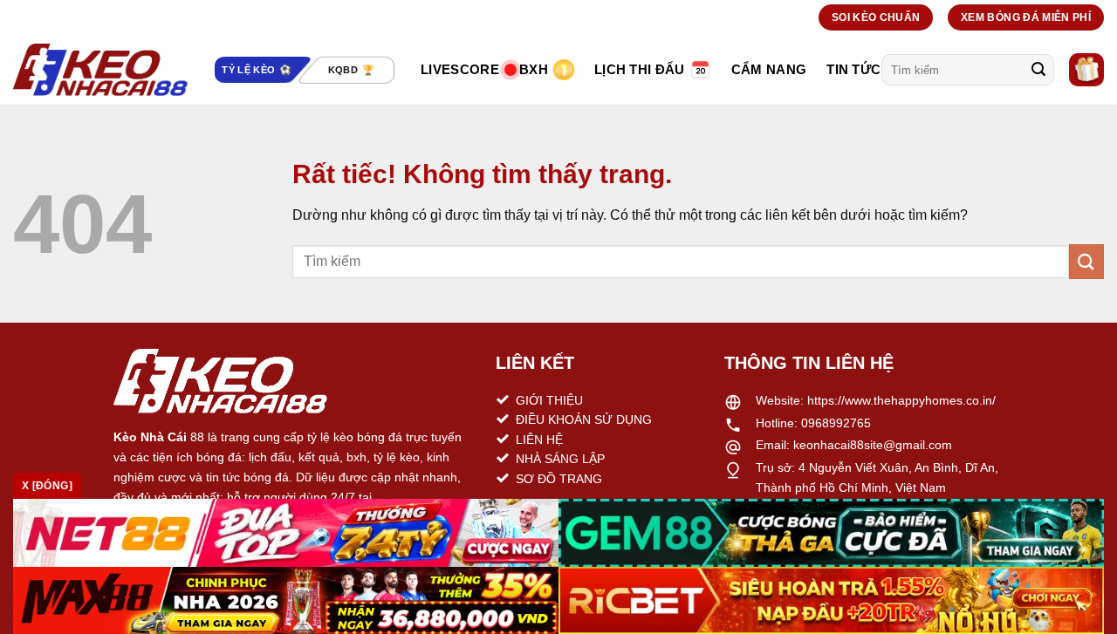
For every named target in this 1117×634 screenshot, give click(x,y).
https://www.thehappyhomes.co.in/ (901, 400)
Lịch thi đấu (639, 69)
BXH (533, 69)
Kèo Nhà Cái (150, 437)
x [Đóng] (47, 486)
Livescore (460, 69)
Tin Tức (853, 69)
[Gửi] (1038, 70)
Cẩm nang (768, 69)
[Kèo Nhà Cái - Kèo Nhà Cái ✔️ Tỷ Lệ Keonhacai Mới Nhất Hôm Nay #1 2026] (100, 70)
